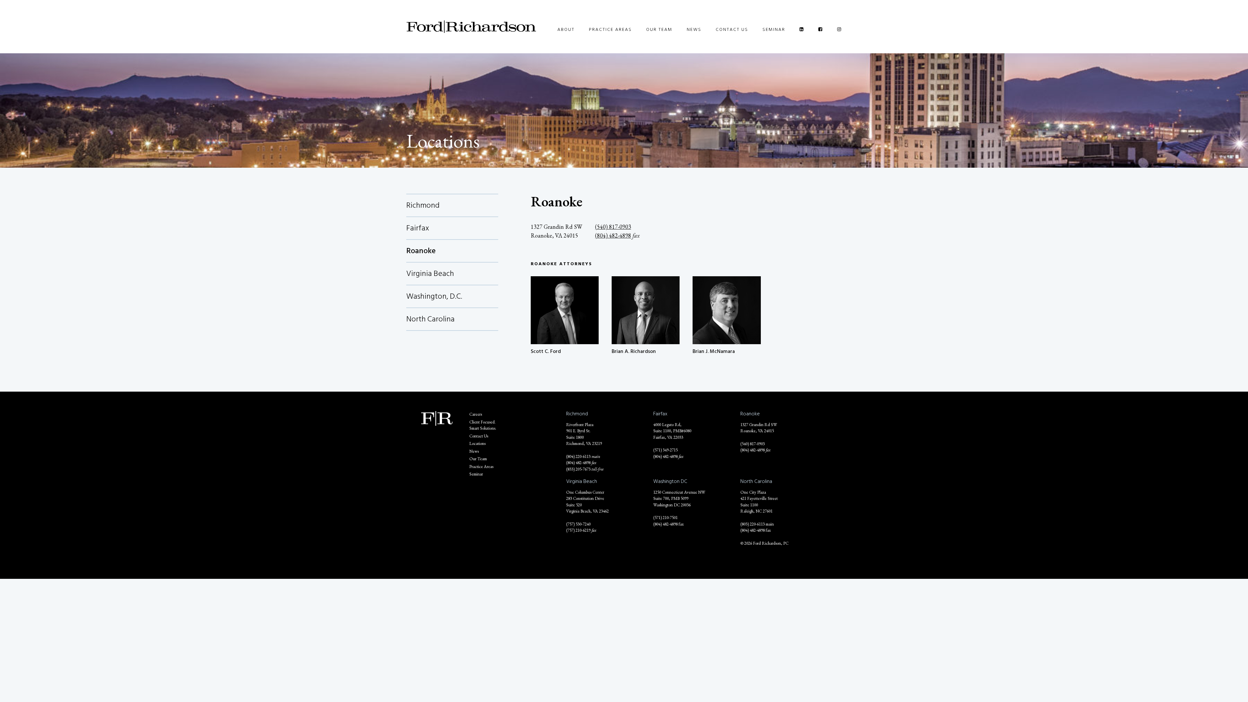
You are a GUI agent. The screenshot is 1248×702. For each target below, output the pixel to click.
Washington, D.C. (434, 296)
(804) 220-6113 (578, 456)
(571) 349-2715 (665, 450)
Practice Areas (610, 29)
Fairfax (417, 228)
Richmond (422, 205)
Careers (475, 414)
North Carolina (430, 319)
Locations (477, 443)
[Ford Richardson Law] (471, 26)
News (694, 29)
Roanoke (421, 250)
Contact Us (732, 29)
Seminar (773, 29)
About (566, 29)
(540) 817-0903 (613, 226)
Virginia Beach (430, 273)
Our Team (659, 29)
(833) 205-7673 (578, 469)
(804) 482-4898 (613, 235)
